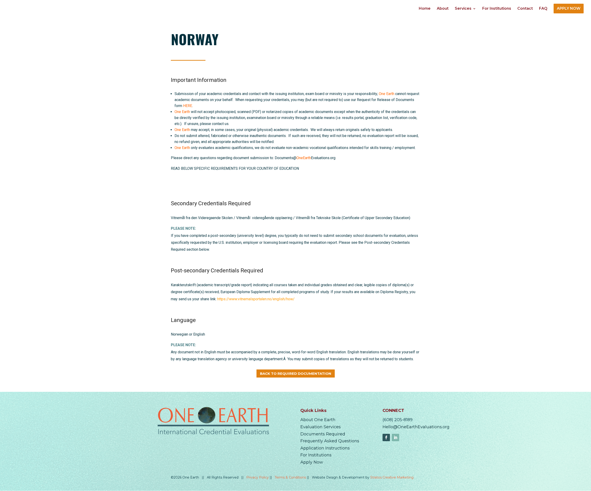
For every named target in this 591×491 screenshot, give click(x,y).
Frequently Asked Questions (329, 440)
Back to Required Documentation (295, 373)
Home (425, 9)
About (443, 9)
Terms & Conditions (291, 477)
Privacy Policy (258, 477)
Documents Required (322, 434)
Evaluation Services (320, 426)
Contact (525, 9)
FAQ (543, 9)
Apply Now (311, 462)
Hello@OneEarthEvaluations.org (416, 426)
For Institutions (496, 9)
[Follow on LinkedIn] (395, 437)
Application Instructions (325, 448)
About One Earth (317, 419)
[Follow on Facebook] (386, 437)
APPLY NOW (568, 8)
